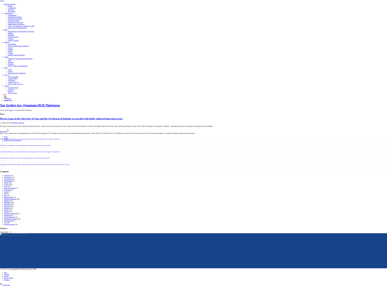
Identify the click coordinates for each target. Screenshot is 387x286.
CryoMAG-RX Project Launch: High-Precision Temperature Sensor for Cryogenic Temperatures (30, 152)
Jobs (5, 195)
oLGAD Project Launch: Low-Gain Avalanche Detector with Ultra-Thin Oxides (25, 158)
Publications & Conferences (13, 140)
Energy (6, 183)
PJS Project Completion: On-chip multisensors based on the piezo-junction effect (25, 145)
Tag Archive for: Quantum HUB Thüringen (30, 105)
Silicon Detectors (9, 217)
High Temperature (10, 188)
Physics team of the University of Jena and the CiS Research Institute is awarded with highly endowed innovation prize (61, 118)
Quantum (7, 215)
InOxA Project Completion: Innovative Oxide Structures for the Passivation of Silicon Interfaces (30, 139)
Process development (10, 213)
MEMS (6, 201)
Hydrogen (7, 190)
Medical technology (10, 199)
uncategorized (8, 221)
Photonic (21, 123)
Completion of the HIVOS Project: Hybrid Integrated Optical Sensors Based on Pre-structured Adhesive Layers (35, 164)
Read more (3, 131)
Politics (6, 210)
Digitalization (8, 181)
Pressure (6, 212)
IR (5, 193)
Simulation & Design (10, 219)
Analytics (7, 175)
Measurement (8, 197)
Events (6, 184)
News (6, 137)
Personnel (7, 206)
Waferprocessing (9, 224)
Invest (6, 192)
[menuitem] (195, 7)
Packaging (7, 204)
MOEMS (15, 123)
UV (5, 222)
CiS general (7, 179)
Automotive (8, 177)
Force (6, 186)
